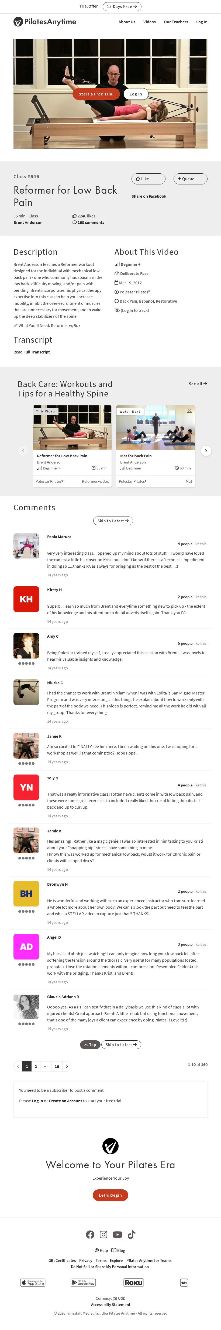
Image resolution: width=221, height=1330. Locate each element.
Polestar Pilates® (135, 292)
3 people (185, 944)
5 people (185, 643)
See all (196, 383)
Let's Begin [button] (110, 1195)
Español (146, 301)
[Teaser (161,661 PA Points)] (26, 911)
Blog (120, 1250)
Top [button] (92, 1044)
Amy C (52, 636)
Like (144, 178)
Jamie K (54, 736)
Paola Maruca (59, 536)
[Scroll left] (23, 450)
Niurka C (55, 682)
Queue (187, 178)
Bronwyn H (57, 884)
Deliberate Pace (134, 273)
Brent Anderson (28, 222)
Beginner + (130, 264)
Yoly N (52, 777)
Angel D (54, 937)
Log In (202, 21)
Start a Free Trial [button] (96, 94)
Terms (101, 1260)
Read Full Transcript (31, 352)
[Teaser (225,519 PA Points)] (26, 964)
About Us (127, 21)
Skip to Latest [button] (111, 520)
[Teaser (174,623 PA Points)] (26, 1023)
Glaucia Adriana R (63, 996)
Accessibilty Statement (110, 1304)
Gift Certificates (62, 1260)
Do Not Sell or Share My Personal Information (110, 1266)
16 (57, 1066)
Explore (116, 1260)
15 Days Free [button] (120, 6)
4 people (185, 543)
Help (103, 1250)
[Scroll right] (206, 450)
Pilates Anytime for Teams (148, 1260)
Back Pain (128, 301)
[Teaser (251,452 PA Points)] (26, 663)
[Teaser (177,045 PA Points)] (26, 804)
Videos (149, 21)
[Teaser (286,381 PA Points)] (26, 763)
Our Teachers (176, 21)
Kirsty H (54, 589)
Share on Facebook (149, 196)
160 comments (91, 222)
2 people (185, 596)
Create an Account (65, 1100)
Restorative (166, 301)
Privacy (85, 1260)
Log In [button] (136, 94)
